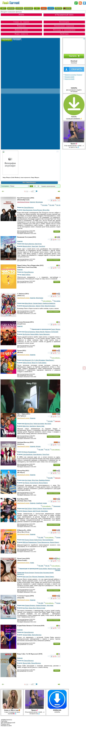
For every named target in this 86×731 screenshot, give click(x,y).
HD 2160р (44, 205)
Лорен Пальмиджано (30, 452)
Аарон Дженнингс (44, 334)
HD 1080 (52, 205)
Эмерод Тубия (40, 306)
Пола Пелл (45, 454)
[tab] (6, 39)
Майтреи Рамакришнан (30, 542)
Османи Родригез (30, 605)
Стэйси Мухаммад (39, 360)
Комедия (32, 202)
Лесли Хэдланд (29, 572)
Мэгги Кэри (35, 480)
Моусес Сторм (40, 608)
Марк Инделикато (50, 306)
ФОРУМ (50, 8)
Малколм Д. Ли (29, 360)
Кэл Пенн (25, 608)
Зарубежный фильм (23, 202)
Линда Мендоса (29, 207)
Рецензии (21, 26)
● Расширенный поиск (64, 15)
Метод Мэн (46, 210)
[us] (57, 237)
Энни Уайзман (57, 569)
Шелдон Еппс (29, 423)
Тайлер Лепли (27, 362)
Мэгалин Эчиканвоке (38, 576)
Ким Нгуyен (38, 244)
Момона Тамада (27, 511)
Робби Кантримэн (39, 423)
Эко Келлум (26, 334)
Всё (24, 182)
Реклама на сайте (6, 725)
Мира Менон (28, 303)
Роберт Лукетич (37, 508)
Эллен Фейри (43, 568)
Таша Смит (35, 246)
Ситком (58, 537)
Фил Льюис (48, 423)
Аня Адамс (28, 480)
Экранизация (56, 506)
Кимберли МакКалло (49, 303)
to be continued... (47, 301)
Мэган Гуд (35, 362)
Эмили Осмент (49, 576)
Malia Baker (44, 511)
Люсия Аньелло (47, 508)
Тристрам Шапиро (47, 540)
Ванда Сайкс (40, 426)
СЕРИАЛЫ (19, 8)
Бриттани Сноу (27, 576)
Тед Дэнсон (26, 483)
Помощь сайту (5, 724)
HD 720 (58, 205)
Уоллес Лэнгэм (29, 540)
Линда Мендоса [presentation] (6, 39)
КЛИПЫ (68, 8)
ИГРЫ (59, 8)
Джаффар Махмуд (44, 480)
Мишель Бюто (27, 246)
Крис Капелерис (28, 210)
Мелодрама (39, 202)
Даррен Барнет (54, 542)
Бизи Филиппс (37, 454)
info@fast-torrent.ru (6, 720)
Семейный (39, 503)
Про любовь (57, 301)
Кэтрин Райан (27, 635)
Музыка (38, 446)
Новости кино (21, 30)
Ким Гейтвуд (28, 508)
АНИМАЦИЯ (28, 8)
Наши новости (21, 34)
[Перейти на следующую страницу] (59, 191)
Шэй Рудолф (36, 511)
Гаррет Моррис (55, 329)
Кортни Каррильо (30, 332)
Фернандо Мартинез (29, 306)
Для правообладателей (8, 722)
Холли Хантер (34, 483)
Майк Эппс (26, 426)
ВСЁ (3, 8)
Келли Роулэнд (37, 210)
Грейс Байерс (42, 362)
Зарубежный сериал (23, 298)
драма (45, 503)
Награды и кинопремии (64, 30)
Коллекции (64, 22)
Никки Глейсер (26, 274)
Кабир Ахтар (38, 540)
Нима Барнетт (50, 360)
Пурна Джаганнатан (43, 542)
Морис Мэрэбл (40, 332)
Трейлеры (64, 34)
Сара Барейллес (28, 454)
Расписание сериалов (64, 26)
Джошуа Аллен (52, 568)
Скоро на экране (21, 22)
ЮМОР (44, 8)
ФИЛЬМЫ (11, 8)
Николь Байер (34, 334)
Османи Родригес (41, 605)
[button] (31, 186)
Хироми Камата (37, 303)
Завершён (57, 421)
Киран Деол (32, 608)
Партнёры (4, 721)
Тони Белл (42, 246)
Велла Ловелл (43, 483)
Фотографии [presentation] (17, 39)
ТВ (37, 8)
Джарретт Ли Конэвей (51, 332)
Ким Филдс (33, 426)
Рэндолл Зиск (39, 572)
